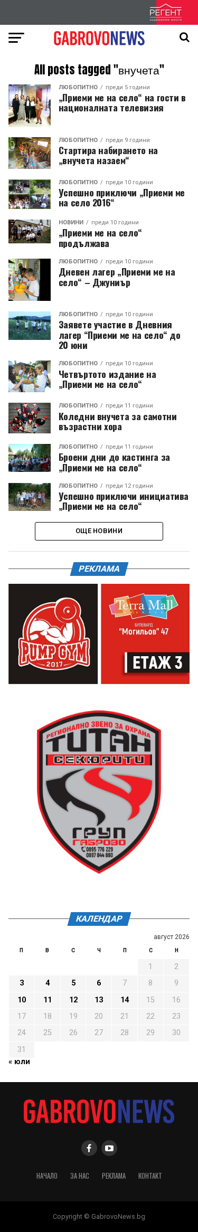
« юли (19, 1061)
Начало (47, 1176)
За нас (79, 1176)
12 (73, 1000)
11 (47, 1000)
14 (124, 1000)
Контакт (150, 1176)
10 (21, 1000)
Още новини (99, 531)
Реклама (114, 1176)
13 (99, 1000)
